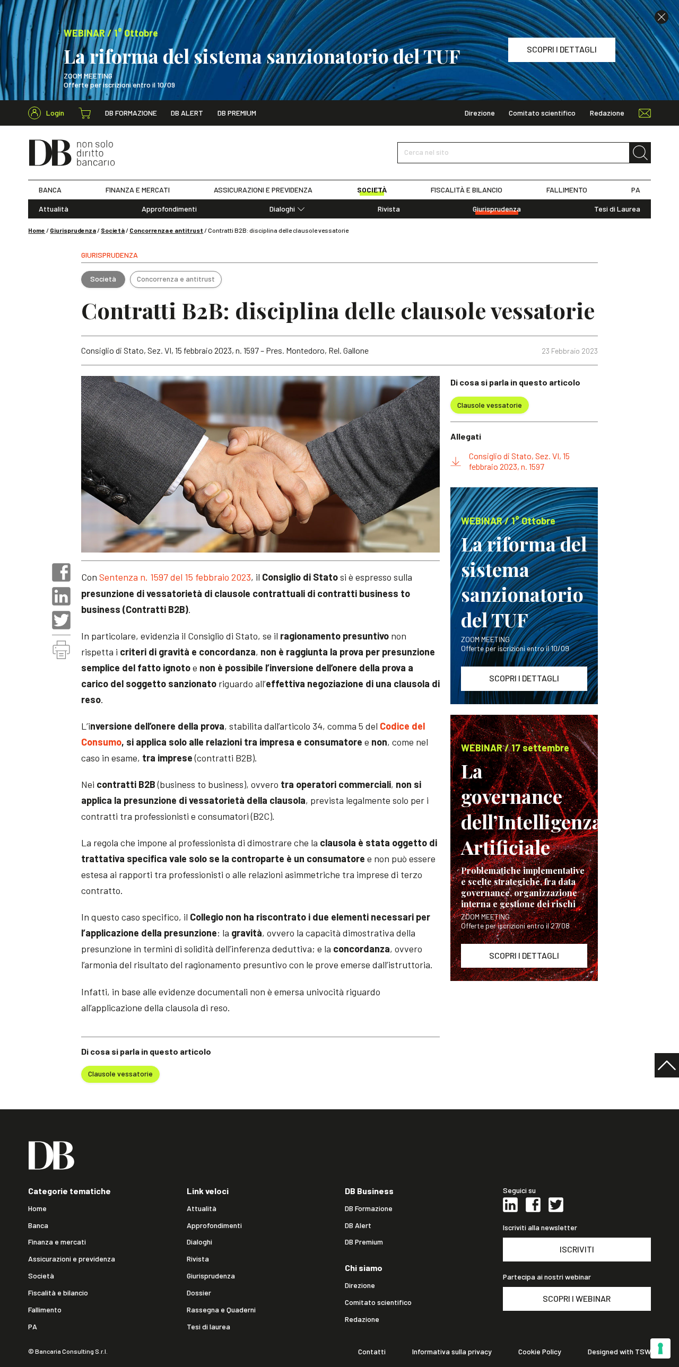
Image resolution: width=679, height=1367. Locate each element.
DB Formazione (131, 113)
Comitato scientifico (542, 113)
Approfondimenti (169, 209)
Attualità (53, 209)
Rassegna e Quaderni (221, 1309)
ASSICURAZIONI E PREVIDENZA (263, 190)
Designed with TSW (619, 1351)
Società (113, 230)
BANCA (50, 190)
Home (36, 230)
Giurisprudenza (497, 209)
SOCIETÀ (372, 190)
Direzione (480, 113)
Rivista (389, 209)
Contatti (372, 1351)
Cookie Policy (539, 1351)
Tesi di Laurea (617, 209)
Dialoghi (282, 209)
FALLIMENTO (566, 190)
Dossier (199, 1293)
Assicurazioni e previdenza (71, 1259)
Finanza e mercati (57, 1242)
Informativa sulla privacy (452, 1351)
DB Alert (187, 113)
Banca (38, 1225)
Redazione (607, 113)
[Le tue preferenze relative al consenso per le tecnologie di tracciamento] (660, 1348)
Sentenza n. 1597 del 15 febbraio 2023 (175, 577)
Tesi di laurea (208, 1326)
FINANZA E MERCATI (138, 190)
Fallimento (45, 1309)
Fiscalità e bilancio (58, 1293)
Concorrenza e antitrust (166, 230)
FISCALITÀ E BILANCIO (466, 190)
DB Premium (236, 113)
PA (635, 190)
